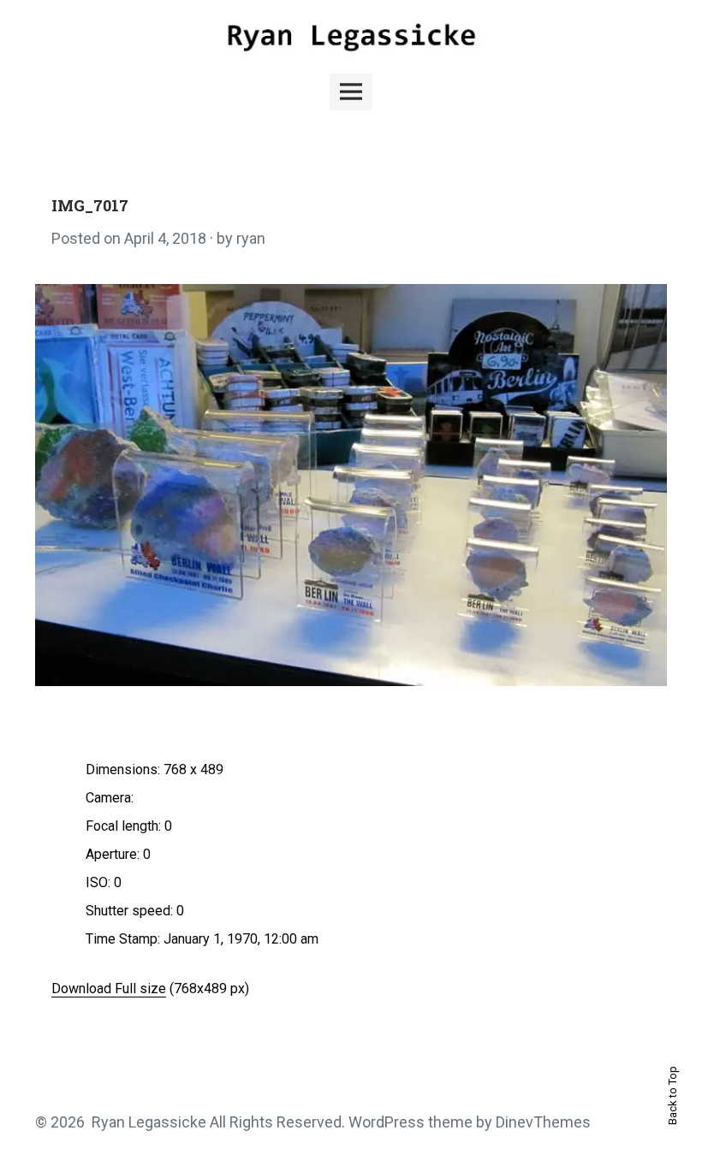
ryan (250, 238)
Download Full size (108, 988)
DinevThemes (541, 1122)
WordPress (386, 1122)
